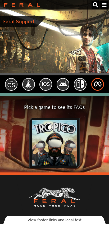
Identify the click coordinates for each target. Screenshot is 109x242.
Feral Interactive (20, 4)
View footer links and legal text (54, 220)
